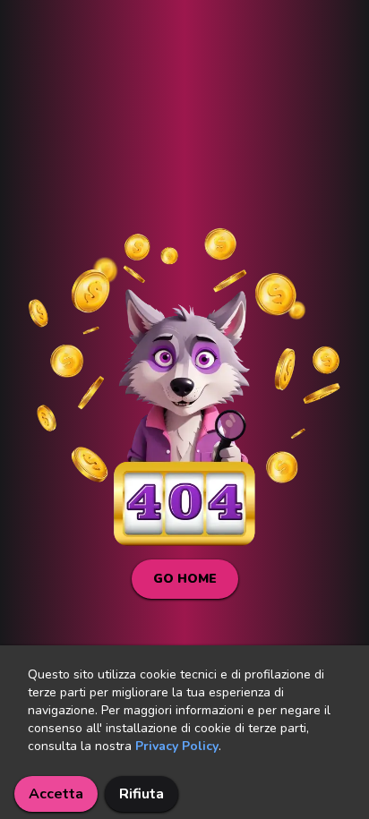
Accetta (56, 794)
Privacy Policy (177, 746)
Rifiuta (141, 794)
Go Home (185, 578)
